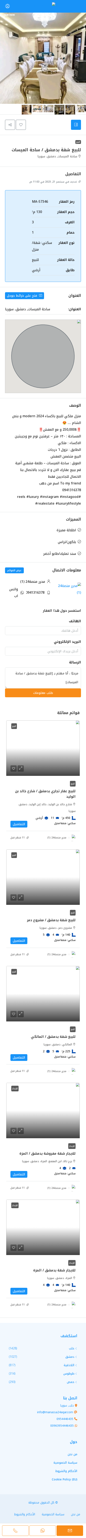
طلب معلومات (43, 693)
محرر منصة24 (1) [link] (56, 837)
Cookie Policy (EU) (64, 1479)
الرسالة (75, 662)
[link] (43, 748)
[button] (21, 125)
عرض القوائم (14, 570)
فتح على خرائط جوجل (22, 296)
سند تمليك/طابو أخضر (59, 553)
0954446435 (65, 1419)
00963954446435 (62, 1426)
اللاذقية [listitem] (69, 1365)
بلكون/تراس (67, 542)
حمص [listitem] (70, 1382)
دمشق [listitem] (69, 1357)
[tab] (76, 125)
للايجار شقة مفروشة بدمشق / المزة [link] (47, 1153)
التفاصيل (19, 824)
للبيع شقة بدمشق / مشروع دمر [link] (51, 920)
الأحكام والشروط (66, 1471)
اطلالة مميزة (66, 530)
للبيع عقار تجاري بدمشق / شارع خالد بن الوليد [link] (45, 794)
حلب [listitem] (71, 1348)
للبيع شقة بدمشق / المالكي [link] (53, 1036)
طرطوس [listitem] (68, 1373)
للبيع (78, 142)
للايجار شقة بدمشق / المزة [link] (54, 1270)
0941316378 (35, 592)
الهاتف (75, 621)
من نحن (72, 1454)
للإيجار (72, 1146)
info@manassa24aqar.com (55, 1412)
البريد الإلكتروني (67, 641)
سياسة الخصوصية (65, 1463)
